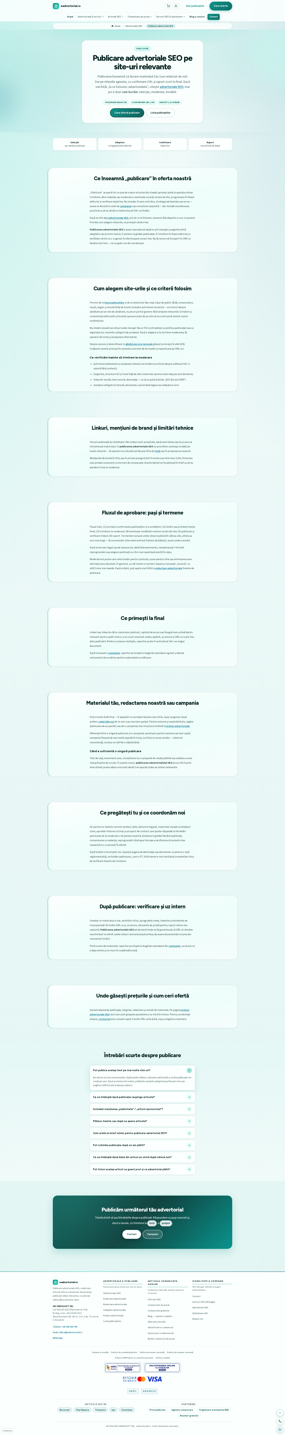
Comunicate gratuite (158, 1310)
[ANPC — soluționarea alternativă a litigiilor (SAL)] (122, 1368)
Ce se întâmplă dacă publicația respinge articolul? (124, 1097)
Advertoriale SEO (112, 1293)
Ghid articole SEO (156, 1321)
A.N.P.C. (133, 1391)
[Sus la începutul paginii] (280, 1412)
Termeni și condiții (100, 1352)
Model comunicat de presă (161, 1338)
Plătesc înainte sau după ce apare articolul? (120, 1121)
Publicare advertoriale (114, 1298)
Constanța (126, 1410)
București (65, 1410)
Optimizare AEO (200, 1307)
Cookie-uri (7, 1430)
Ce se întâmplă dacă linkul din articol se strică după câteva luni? (132, 1157)
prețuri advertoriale (178, 726)
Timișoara (100, 1410)
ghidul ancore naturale (139, 344)
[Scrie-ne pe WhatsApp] (280, 1429)
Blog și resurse (197, 16)
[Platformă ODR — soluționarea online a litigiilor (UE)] (162, 1368)
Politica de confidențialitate (124, 1352)
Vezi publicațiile (195, 5)
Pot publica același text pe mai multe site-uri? (121, 1070)
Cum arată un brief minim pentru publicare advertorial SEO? (130, 1133)
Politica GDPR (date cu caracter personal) (134, 1357)
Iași (113, 1410)
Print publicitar (157, 1410)
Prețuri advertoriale (113, 1315)
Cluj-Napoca (82, 1410)
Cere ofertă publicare (127, 112)
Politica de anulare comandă (180, 1352)
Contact (213, 16)
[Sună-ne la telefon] (280, 1421)
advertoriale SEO (171, 87)
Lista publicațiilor (161, 112)
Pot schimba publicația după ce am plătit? (119, 1145)
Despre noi (197, 1318)
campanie (126, 206)
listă (157, 451)
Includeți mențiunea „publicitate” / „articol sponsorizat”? (128, 1109)
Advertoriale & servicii (89, 16)
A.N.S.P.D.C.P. (149, 1391)
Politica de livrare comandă (152, 1352)
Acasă (70, 16)
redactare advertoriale (168, 568)
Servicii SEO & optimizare (169, 16)
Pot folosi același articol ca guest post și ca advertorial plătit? (131, 1169)
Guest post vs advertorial (161, 1333)
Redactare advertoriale (115, 1304)
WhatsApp (58, 1338)
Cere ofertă (221, 5)
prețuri (166, 1223)
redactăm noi (106, 722)
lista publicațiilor (114, 302)
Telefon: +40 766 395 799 (65, 1326)
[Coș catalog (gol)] (168, 6)
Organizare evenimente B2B (214, 1410)
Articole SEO (114, 16)
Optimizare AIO (200, 1313)
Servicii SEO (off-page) (203, 1301)
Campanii (152, 1234)
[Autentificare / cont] (176, 6)
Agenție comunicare (182, 1410)
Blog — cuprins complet (160, 1316)
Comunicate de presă (139, 16)
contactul (104, 1019)
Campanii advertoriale (114, 1310)
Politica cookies (163, 1357)
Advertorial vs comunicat (160, 1327)
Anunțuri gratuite (189, 1415)
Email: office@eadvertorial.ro (67, 1332)
